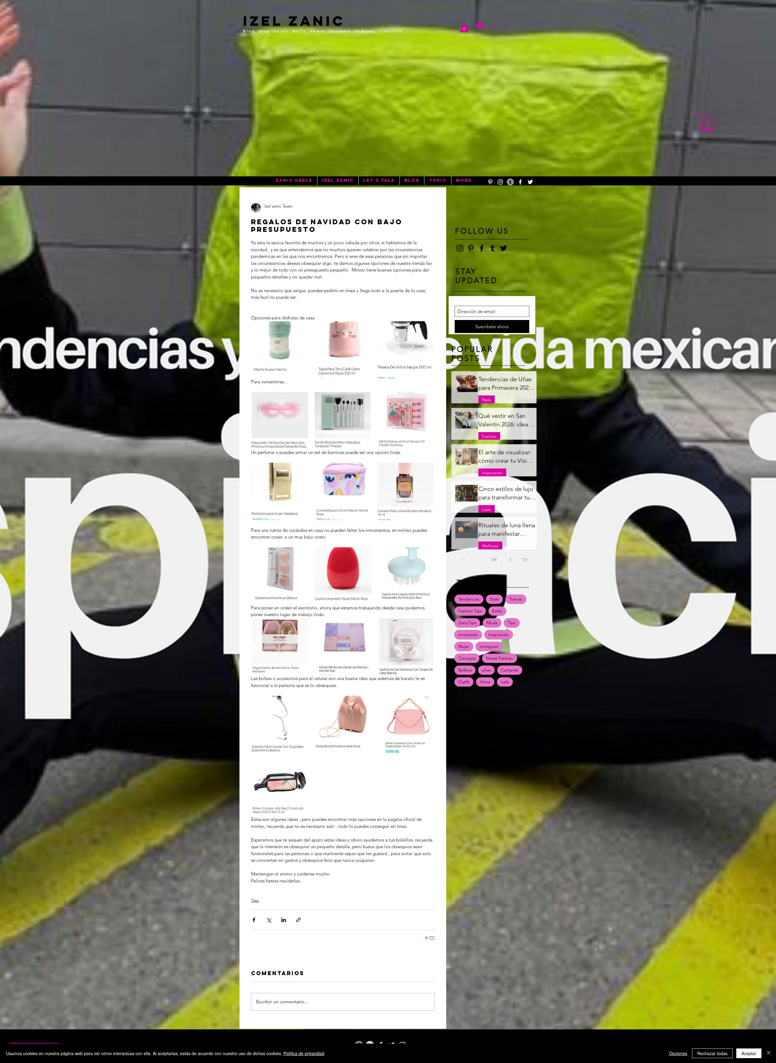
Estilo (497, 611)
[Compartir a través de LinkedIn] (283, 920)
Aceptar (748, 1053)
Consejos (467, 658)
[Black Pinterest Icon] (470, 248)
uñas (486, 670)
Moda (492, 622)
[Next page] (510, 559)
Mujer (463, 646)
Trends (515, 599)
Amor (485, 682)
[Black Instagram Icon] (459, 248)
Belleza (465, 670)
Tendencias (469, 599)
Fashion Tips (470, 611)
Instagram (489, 646)
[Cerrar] (768, 1053)
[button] (464, 27)
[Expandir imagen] (279, 349)
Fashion (489, 436)
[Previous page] (477, 559)
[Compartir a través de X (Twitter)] (269, 920)
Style (494, 599)
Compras (509, 670)
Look (486, 509)
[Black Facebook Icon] (481, 248)
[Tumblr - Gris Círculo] (510, 181)
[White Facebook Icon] (520, 181)
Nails (486, 399)
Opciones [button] (678, 1053)
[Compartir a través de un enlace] (298, 920)
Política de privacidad (303, 1053)
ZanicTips (467, 622)
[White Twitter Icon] (530, 181)
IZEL (263, 20)
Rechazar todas (712, 1053)
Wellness (490, 545)
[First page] (463, 559)
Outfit (464, 682)
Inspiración (492, 472)
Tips (255, 900)
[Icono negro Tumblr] (492, 248)
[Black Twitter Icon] (503, 248)
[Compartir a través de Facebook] (254, 920)
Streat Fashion (499, 658)
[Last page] (525, 559)
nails (505, 682)
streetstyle (468, 634)
